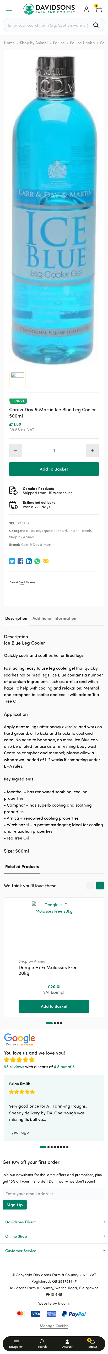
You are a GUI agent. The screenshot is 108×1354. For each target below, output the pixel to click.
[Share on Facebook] (20, 561)
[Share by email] (45, 561)
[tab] (16, 618)
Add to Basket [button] (54, 1006)
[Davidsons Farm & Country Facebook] (45, 1266)
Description (16, 618)
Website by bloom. (54, 1303)
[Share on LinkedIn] (29, 561)
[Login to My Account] (86, 9)
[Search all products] (96, 25)
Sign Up (15, 1204)
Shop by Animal (34, 42)
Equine (59, 42)
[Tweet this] (12, 561)
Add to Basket (54, 469)
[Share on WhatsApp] (37, 561)
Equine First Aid (54, 531)
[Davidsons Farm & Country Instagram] (62, 1266)
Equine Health (82, 42)
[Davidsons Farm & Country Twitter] (54, 1266)
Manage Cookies (54, 1325)
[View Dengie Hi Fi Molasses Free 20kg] (54, 923)
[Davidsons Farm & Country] (49, 9)
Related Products (22, 866)
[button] (49, 1023)
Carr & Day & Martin (37, 544)
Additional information (54, 618)
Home (9, 42)
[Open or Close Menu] (9, 9)
